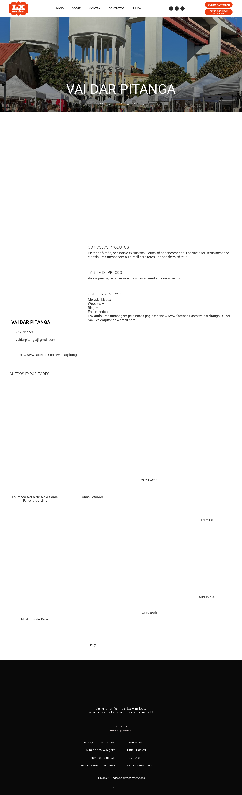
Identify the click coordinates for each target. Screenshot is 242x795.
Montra (94, 8)
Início (60, 8)
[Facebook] (171, 8)
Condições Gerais (103, 758)
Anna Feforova (92, 497)
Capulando (150, 613)
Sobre (76, 8)
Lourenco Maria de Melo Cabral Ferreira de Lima (35, 499)
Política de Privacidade (98, 742)
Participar (134, 742)
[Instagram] (177, 8)
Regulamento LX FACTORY (98, 765)
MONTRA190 (149, 480)
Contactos (116, 8)
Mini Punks (207, 597)
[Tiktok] (182, 8)
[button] (3, 169)
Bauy (92, 645)
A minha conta (136, 750)
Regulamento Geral (140, 765)
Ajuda (137, 8)
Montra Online (137, 758)
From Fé (207, 520)
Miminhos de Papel (35, 619)
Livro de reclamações (100, 750)
